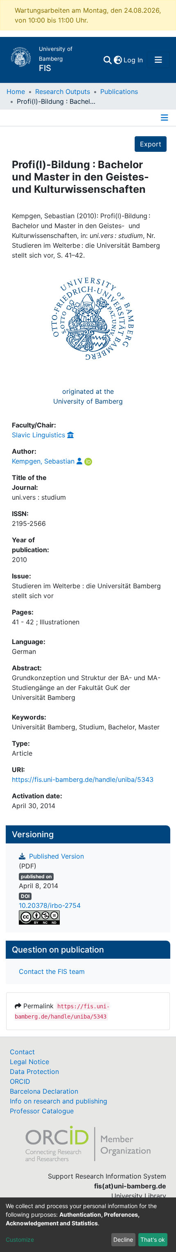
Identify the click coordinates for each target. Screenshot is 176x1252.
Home (16, 91)
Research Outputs (62, 91)
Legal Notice (29, 1062)
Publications (119, 91)
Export (150, 144)
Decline (123, 1239)
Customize (20, 1239)
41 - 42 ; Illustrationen (45, 622)
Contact (22, 1052)
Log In (134, 60)
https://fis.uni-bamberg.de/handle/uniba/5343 (82, 779)
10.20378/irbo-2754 (50, 905)
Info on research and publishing (58, 1101)
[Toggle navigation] (158, 60)
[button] (118, 60)
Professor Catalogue (42, 1111)
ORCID (20, 1081)
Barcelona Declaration (44, 1091)
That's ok (152, 1239)
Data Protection (34, 1071)
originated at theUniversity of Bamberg (88, 396)
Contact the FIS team (52, 971)
